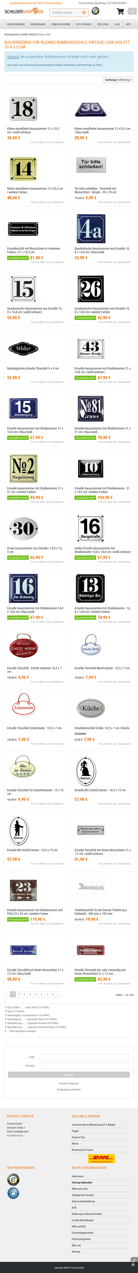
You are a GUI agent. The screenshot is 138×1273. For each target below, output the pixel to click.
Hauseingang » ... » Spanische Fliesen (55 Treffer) (32, 1019)
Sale (117, 24)
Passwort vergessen (69, 1083)
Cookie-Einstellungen (83, 1220)
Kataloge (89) (42, 34)
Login (31, 1056)
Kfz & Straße (83, 24)
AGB (74, 1207)
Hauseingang (37, 24)
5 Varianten (80, 733)
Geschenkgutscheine (82, 1232)
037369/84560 (116, 3)
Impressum (78, 1176)
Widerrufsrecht (79, 1188)
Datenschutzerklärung (83, 1201)
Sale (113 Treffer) (15, 1011)
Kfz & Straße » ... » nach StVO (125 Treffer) (28, 1007)
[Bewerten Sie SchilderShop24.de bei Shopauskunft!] (13, 1192)
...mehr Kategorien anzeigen (21, 1031)
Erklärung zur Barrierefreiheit (87, 1214)
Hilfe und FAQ (79, 1226)
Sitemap (76, 1251)
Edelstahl (103, 24)
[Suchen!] (84, 12)
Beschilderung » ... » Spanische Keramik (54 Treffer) (33, 1023)
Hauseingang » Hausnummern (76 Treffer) (28, 1015)
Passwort (29, 1065)
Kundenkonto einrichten (69, 1089)
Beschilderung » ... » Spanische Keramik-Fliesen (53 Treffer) (36, 1027)
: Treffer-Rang (117, 79)
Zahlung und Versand (82, 1195)
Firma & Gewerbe (60, 24)
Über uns (76, 1245)
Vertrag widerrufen (82, 1182)
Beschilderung (16, 24)
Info (128, 24)
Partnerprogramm (81, 1239)
